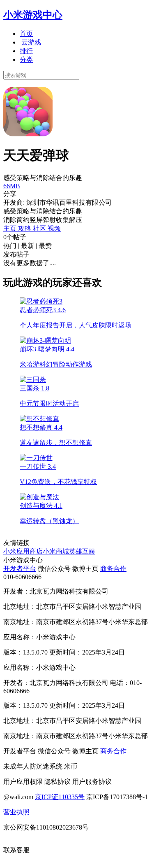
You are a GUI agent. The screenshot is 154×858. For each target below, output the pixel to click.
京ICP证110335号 (60, 796)
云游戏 (31, 42)
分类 (26, 59)
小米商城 (56, 551)
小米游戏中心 (32, 14)
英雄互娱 (82, 551)
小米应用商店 (23, 551)
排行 (26, 50)
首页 (26, 33)
